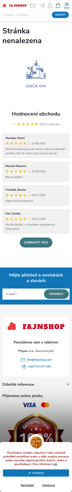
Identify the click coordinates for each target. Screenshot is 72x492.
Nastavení (27, 485)
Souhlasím (38, 473)
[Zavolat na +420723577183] (42, 5)
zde (54, 464)
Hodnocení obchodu (36, 113)
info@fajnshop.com (39, 360)
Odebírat (56, 294)
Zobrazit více (36, 242)
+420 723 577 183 (39, 366)
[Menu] (66, 5)
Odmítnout (48, 485)
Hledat (60, 15)
